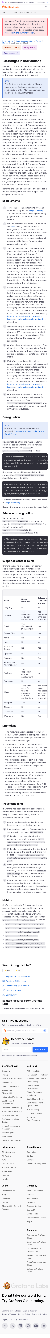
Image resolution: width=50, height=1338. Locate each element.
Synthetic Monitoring (11, 1115)
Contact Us (32, 1210)
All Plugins (6, 1156)
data (13, 226)
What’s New (7, 1137)
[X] (13, 1326)
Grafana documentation (24, 41)
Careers (30, 1194)
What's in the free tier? (12, 1079)
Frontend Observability (12, 1111)
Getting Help (32, 1214)
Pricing (5, 1075)
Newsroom (31, 1202)
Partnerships (32, 1198)
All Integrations (8, 1152)
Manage (5, 43)
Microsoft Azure (9, 1167)
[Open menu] (45, 7)
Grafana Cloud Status (11, 1140)
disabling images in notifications (31, 319)
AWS (4, 1160)
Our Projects (32, 1152)
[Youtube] (36, 1326)
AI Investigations (9, 1133)
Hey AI (29, 1221)
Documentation (7, 41)
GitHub (30, 1156)
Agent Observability (10, 1086)
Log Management (34, 1113)
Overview (6, 1071)
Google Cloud (8, 1164)
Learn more (41, 2)
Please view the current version (19, 33)
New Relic (6, 1179)
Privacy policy (31, 1055)
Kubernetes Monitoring (12, 1097)
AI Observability (34, 1071)
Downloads (32, 1160)
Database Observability (12, 1108)
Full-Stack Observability (37, 1075)
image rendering (36, 210)
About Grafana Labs (35, 1191)
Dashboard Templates (36, 1164)
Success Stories (34, 1206)
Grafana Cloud (20, 1301)
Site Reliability (33, 1110)
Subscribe (40, 1049)
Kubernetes (7, 1171)
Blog (4, 1194)
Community (7, 1198)
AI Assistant (7, 1083)
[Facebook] (5, 1326)
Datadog (5, 1175)
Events (5, 1202)
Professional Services (36, 1218)
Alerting (38, 41)
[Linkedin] (20, 1326)
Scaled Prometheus (35, 1099)
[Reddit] (44, 1326)
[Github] (28, 1326)
